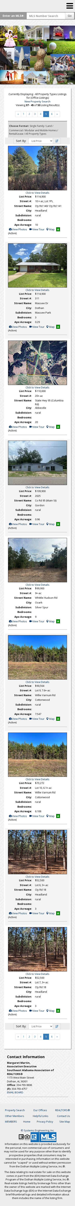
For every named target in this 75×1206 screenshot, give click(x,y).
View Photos (19, 229)
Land (49, 126)
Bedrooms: (24, 220)
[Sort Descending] (56, 141)
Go (70, 16)
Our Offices (40, 1110)
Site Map (64, 1121)
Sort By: (21, 141)
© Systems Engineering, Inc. (37, 1130)
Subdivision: (23, 215)
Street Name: (23, 206)
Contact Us (63, 1116)
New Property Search (37, 101)
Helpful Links (40, 1116)
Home (26, 1121)
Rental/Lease (16, 133)
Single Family (37, 126)
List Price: (25, 196)
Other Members (14, 1116)
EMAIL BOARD (15, 1092)
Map (52, 229)
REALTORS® (62, 1110)
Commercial (16, 130)
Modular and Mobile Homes (41, 130)
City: (29, 210)
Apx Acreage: (23, 225)
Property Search (15, 1110)
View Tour (38, 229)
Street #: (26, 201)
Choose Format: (19, 126)
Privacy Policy (45, 1121)
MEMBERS (11, 1121)
